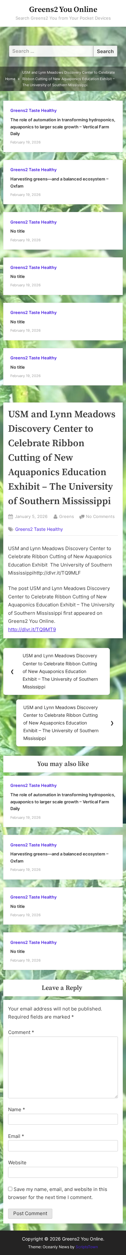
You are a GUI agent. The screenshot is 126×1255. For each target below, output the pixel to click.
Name (16, 1109)
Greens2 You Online (63, 9)
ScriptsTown (87, 1246)
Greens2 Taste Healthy (33, 110)
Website (17, 1162)
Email (16, 1136)
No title (17, 231)
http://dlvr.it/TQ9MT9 (32, 629)
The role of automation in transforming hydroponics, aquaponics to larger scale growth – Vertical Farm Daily (62, 126)
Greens (66, 516)
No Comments (100, 517)
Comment (21, 1032)
